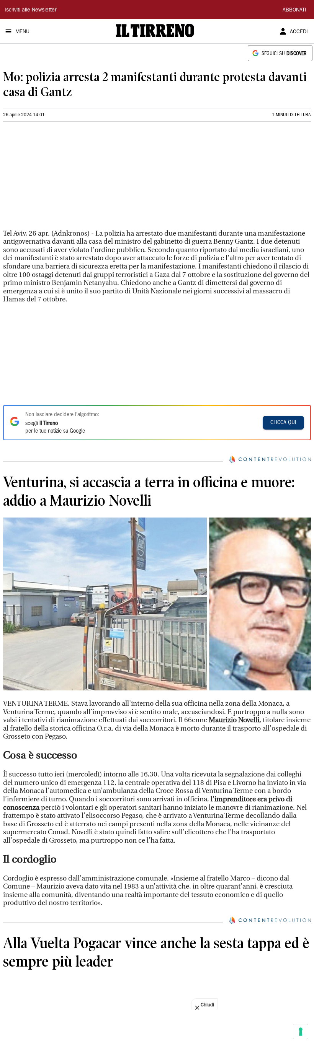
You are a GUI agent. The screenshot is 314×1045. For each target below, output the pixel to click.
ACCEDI (299, 32)
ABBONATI (294, 10)
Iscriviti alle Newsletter (30, 10)
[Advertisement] (60, 178)
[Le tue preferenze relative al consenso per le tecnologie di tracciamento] (300, 1031)
